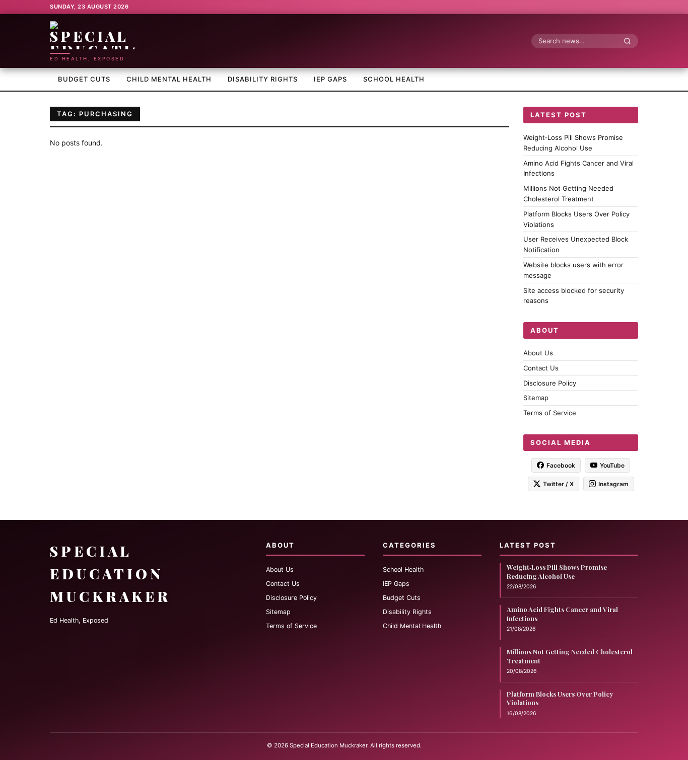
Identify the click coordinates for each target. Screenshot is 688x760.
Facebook (560, 465)
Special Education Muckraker (110, 573)
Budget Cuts (84, 79)
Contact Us (541, 367)
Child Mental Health (169, 79)
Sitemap (535, 398)
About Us (538, 353)
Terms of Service (549, 413)
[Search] (630, 41)
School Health (394, 79)
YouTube (612, 465)
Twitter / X (558, 483)
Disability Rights (263, 79)
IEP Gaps (330, 79)
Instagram (613, 483)
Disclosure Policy (549, 382)
